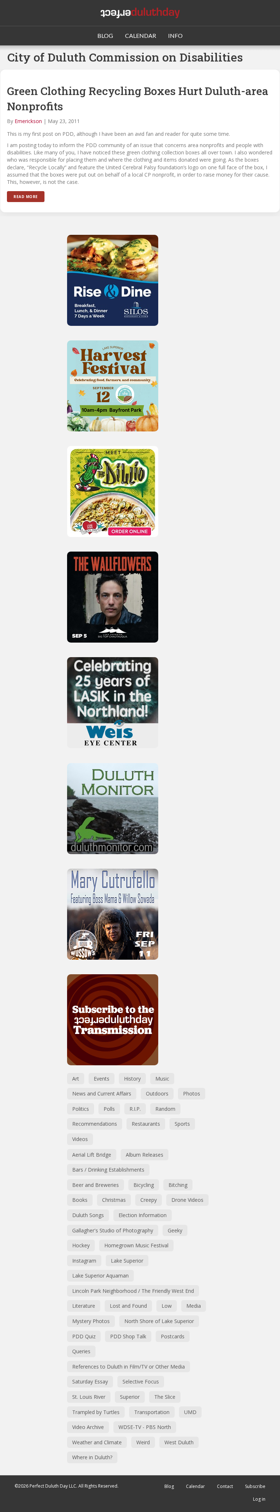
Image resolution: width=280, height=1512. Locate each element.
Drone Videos (187, 1199)
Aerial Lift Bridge (91, 1154)
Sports (182, 1123)
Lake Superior (127, 1260)
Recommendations (94, 1123)
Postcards (172, 1336)
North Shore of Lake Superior (159, 1321)
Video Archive (88, 1427)
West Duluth (179, 1442)
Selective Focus (140, 1381)
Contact (225, 1486)
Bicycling (143, 1184)
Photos (191, 1093)
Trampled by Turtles (96, 1412)
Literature (83, 1305)
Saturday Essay (90, 1381)
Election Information (142, 1215)
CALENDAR (140, 35)
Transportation (152, 1412)
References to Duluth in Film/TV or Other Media (128, 1366)
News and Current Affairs (101, 1093)
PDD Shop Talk (128, 1336)
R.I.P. (135, 1108)
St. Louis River (88, 1396)
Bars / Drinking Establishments (108, 1169)
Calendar (195, 1486)
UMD (190, 1412)
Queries (81, 1351)
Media (193, 1305)
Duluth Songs (88, 1215)
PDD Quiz (84, 1336)
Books (80, 1199)
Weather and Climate (97, 1442)
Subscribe (255, 1486)
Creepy (148, 1199)
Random (165, 1108)
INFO (175, 35)
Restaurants (146, 1123)
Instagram (84, 1260)
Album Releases (144, 1154)
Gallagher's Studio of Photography (112, 1230)
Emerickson (28, 121)
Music (162, 1078)
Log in (259, 1499)
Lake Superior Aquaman (100, 1275)
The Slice (164, 1396)
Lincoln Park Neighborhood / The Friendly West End (133, 1290)
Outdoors (157, 1093)
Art (75, 1078)
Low (167, 1305)
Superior (130, 1396)
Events (101, 1078)
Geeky (175, 1230)
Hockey (81, 1245)
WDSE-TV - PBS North (144, 1427)
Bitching (177, 1184)
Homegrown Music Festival (136, 1245)
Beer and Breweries (95, 1184)
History (132, 1078)
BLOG (105, 35)
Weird (143, 1442)
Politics (80, 1108)
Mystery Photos (91, 1321)
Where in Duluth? (92, 1457)
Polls (109, 1108)
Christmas (114, 1199)
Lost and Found (128, 1305)
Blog (169, 1486)
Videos (80, 1139)
